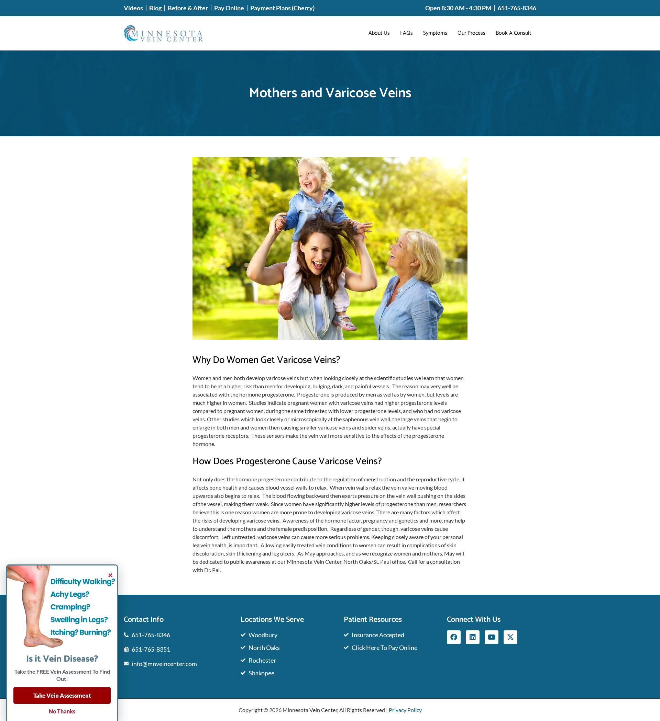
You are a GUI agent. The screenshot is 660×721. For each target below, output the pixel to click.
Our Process (471, 33)
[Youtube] (491, 637)
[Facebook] (454, 637)
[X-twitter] (510, 637)
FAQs (406, 33)
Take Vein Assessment (62, 695)
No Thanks (62, 711)
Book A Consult (513, 33)
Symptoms (435, 33)
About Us (379, 33)
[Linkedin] (473, 637)
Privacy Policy (405, 710)
